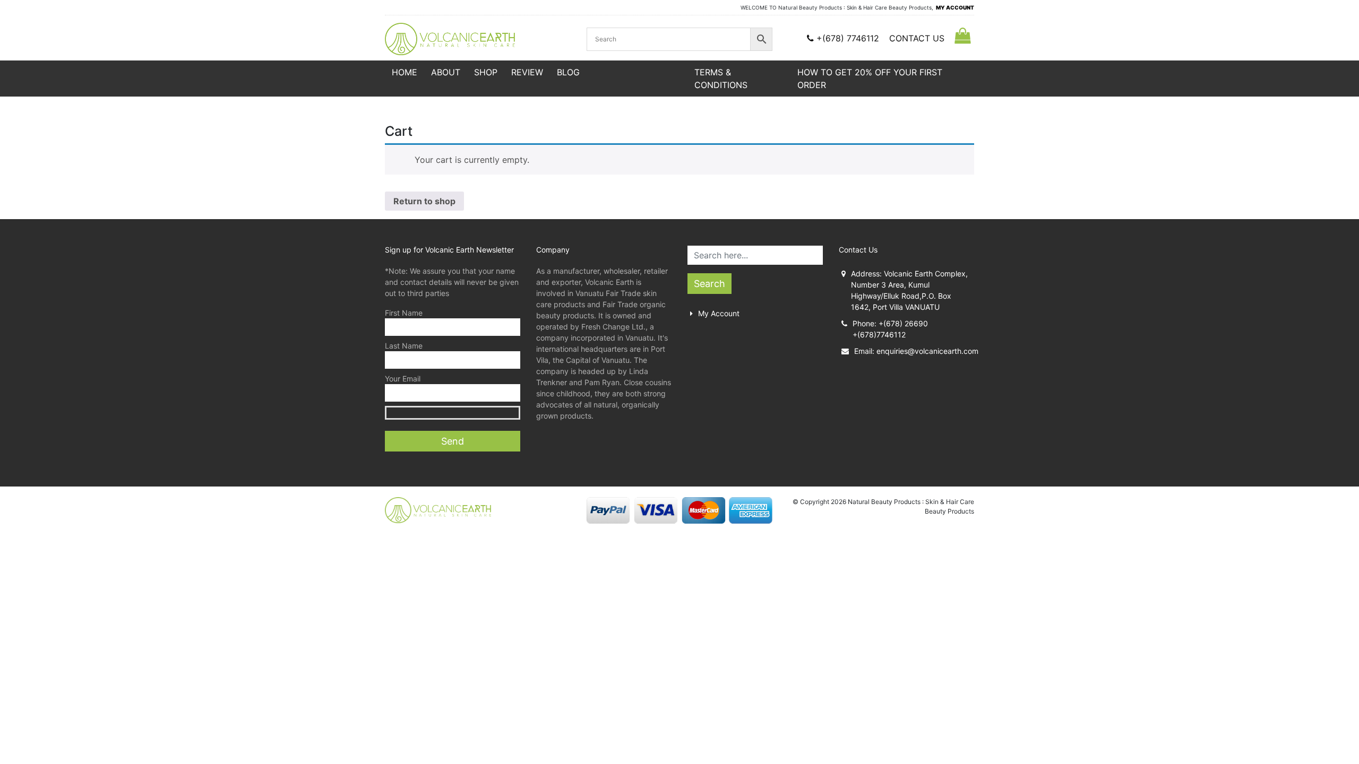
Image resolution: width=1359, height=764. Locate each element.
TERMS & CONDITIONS (720, 78)
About (445, 72)
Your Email (402, 378)
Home (404, 72)
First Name (404, 312)
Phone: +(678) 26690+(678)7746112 (890, 329)
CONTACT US (916, 38)
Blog (568, 72)
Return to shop (424, 201)
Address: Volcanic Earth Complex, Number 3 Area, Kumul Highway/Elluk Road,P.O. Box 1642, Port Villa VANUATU (909, 290)
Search (709, 283)
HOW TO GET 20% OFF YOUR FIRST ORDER (869, 78)
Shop (485, 72)
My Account (718, 313)
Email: (914, 350)
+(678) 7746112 (848, 38)
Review (527, 72)
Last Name (404, 345)
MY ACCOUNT (955, 7)
